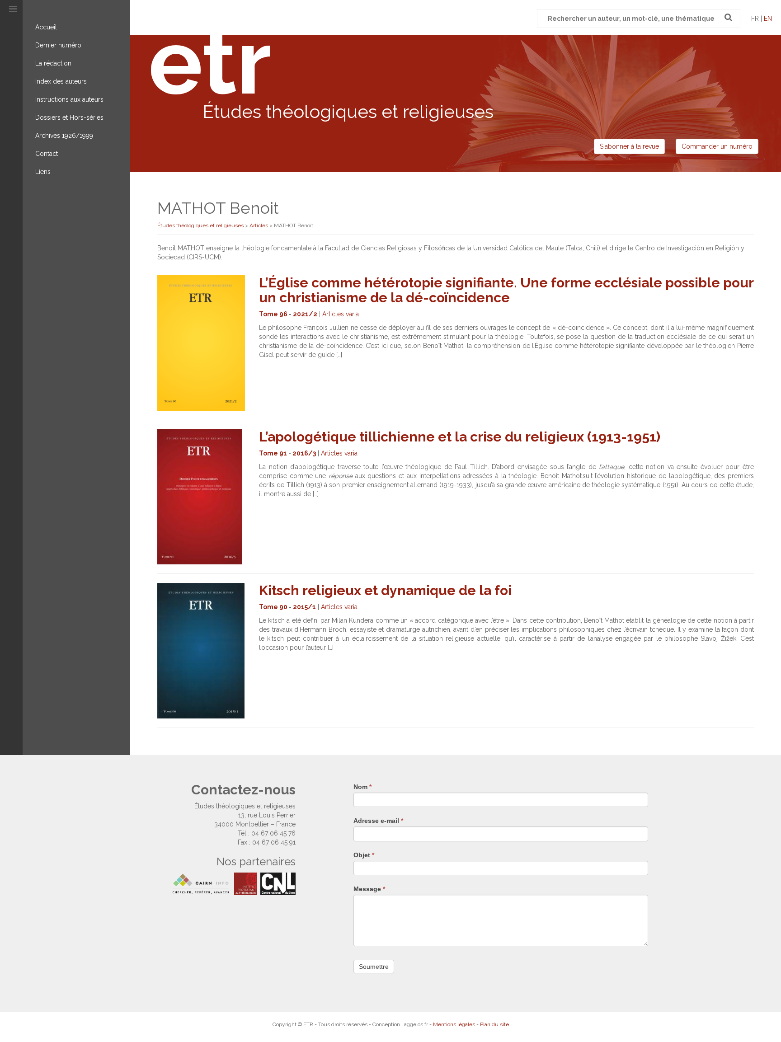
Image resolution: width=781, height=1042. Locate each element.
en (768, 18)
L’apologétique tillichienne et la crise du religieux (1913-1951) (459, 437)
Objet (363, 855)
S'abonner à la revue (629, 146)
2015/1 (304, 606)
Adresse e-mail (378, 820)
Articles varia (340, 314)
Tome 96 (273, 314)
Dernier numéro (58, 45)
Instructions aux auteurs (69, 99)
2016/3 (304, 453)
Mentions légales (454, 1024)
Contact (46, 153)
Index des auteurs (61, 81)
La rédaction (53, 63)
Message (369, 888)
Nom (362, 786)
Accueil (46, 27)
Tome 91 (273, 453)
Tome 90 (273, 606)
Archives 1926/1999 (64, 135)
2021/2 (305, 314)
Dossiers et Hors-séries (69, 117)
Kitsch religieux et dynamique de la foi (385, 590)
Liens (43, 171)
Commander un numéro (717, 146)
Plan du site (494, 1024)
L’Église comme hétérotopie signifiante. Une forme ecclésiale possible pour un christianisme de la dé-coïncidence (506, 290)
